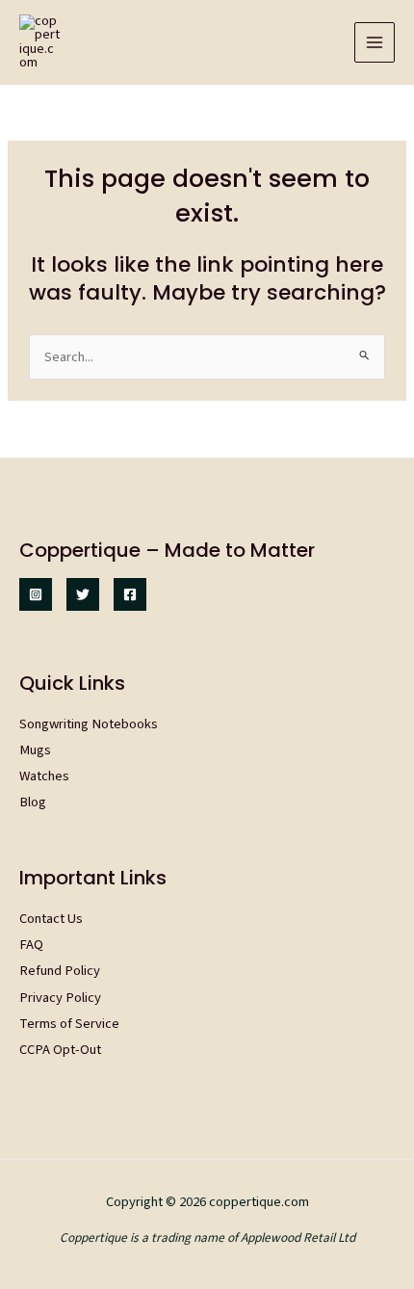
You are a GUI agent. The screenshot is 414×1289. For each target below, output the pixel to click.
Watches (44, 776)
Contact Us (51, 918)
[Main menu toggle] (374, 42)
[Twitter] (82, 594)
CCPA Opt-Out (60, 1049)
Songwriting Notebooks (88, 724)
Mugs (35, 750)
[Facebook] (130, 594)
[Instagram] (35, 594)
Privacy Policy (60, 997)
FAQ (31, 944)
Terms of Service (69, 1023)
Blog (32, 802)
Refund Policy (59, 970)
